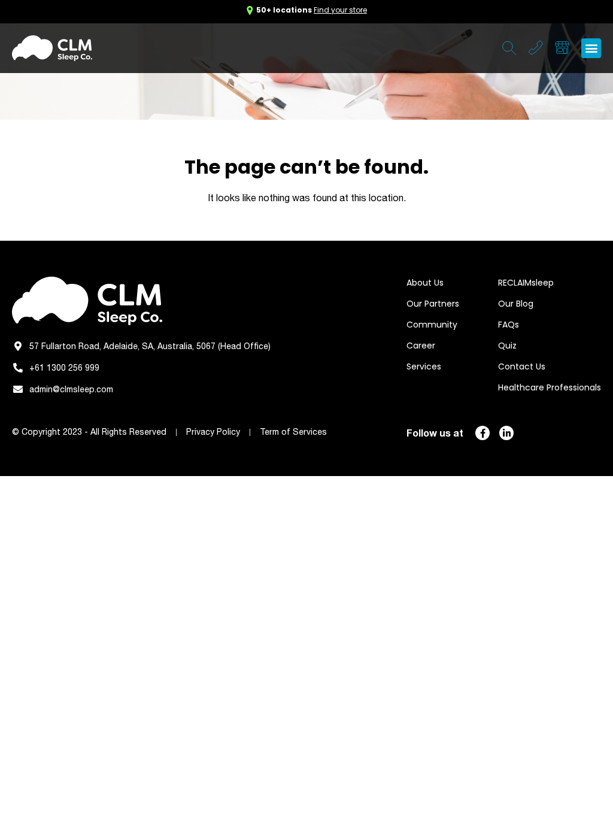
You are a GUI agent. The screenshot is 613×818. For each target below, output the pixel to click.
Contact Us (521, 366)
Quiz (507, 346)
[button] (591, 48)
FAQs (508, 325)
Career (420, 346)
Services (423, 366)
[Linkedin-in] (506, 433)
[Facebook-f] (482, 433)
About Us (425, 283)
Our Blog (515, 304)
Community (431, 325)
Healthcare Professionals (549, 387)
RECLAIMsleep (526, 283)
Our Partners (432, 304)
